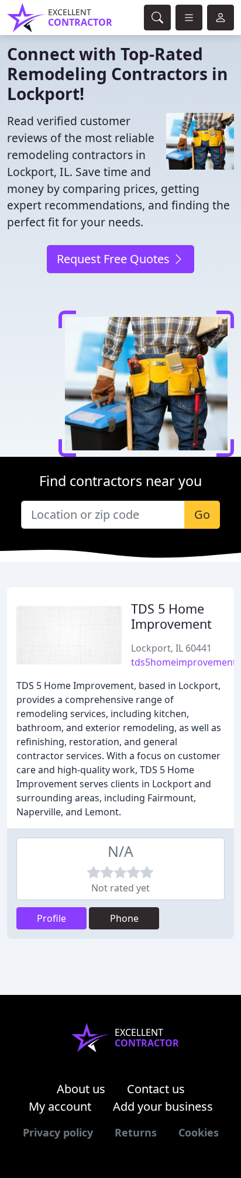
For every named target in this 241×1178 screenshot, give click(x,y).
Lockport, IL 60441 (171, 648)
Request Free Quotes (115, 259)
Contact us (156, 1089)
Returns (136, 1132)
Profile (51, 918)
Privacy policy (58, 1132)
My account (60, 1106)
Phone (124, 918)
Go (202, 514)
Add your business (163, 1106)
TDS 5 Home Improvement (171, 616)
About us (81, 1089)
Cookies (198, 1132)
